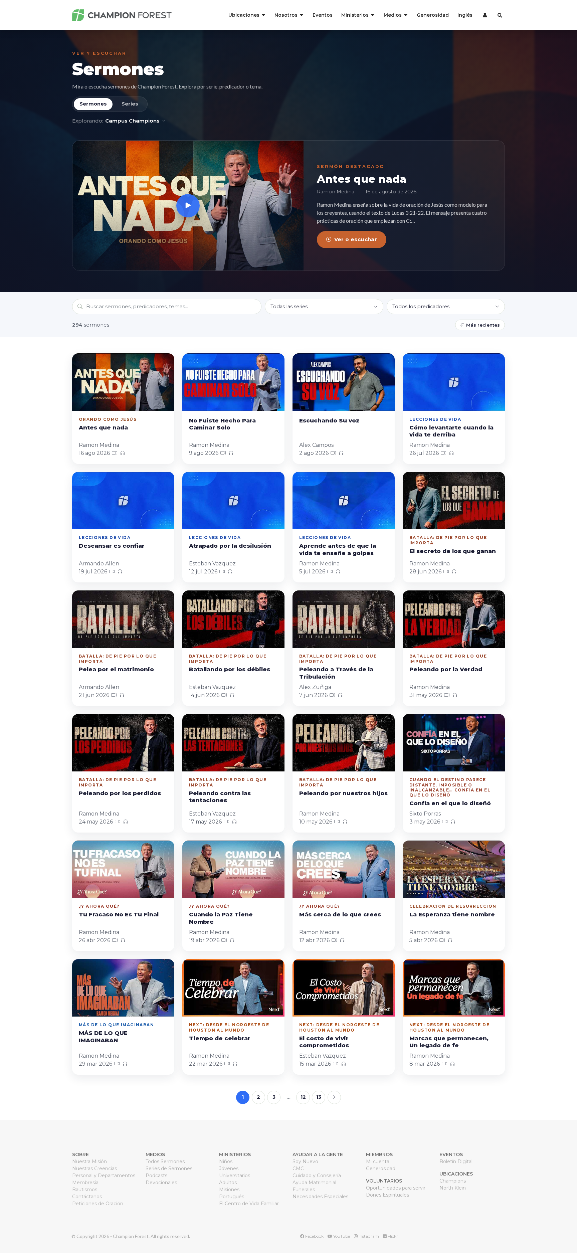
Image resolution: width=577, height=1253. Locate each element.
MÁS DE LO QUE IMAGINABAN (103, 1037)
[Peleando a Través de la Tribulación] (344, 619)
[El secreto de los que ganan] (454, 500)
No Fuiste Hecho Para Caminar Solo (222, 424)
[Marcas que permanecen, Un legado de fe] (454, 988)
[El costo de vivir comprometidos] (344, 988)
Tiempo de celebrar (219, 1038)
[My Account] (484, 15)
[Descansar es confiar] (123, 500)
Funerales (304, 1190)
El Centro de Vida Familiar (249, 1204)
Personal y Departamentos (103, 1176)
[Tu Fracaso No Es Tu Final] (123, 869)
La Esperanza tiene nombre (452, 914)
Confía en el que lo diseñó (450, 803)
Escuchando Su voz (329, 420)
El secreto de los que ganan (452, 551)
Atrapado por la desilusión (230, 545)
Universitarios (234, 1176)
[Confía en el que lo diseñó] (454, 742)
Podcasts (156, 1176)
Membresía (85, 1183)
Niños (225, 1161)
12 (303, 1097)
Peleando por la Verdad (445, 669)
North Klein (452, 1188)
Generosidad (433, 15)
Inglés (464, 15)
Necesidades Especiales (320, 1197)
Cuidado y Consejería (317, 1176)
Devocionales (161, 1183)
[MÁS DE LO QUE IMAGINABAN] (123, 988)
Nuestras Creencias (94, 1169)
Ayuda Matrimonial (314, 1183)
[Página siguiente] (334, 1097)
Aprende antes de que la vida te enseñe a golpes (337, 549)
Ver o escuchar (355, 239)
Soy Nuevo (305, 1161)
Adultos (228, 1183)
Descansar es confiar (112, 545)
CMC (298, 1169)
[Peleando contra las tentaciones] (233, 742)
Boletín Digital (455, 1161)
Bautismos (84, 1190)
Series (130, 104)
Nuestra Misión (89, 1161)
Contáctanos (87, 1197)
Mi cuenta (377, 1161)
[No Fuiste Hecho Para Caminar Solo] (233, 382)
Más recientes (483, 325)
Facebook (314, 1236)
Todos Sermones (165, 1161)
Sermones (118, 68)
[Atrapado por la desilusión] (233, 500)
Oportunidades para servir (395, 1188)
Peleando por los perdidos (120, 793)
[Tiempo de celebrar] (233, 988)
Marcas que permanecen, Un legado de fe (449, 1042)
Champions (452, 1181)
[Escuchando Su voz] (344, 382)
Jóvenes (228, 1169)
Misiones (229, 1190)
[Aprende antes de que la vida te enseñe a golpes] (344, 500)
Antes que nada (361, 179)
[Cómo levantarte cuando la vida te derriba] (454, 382)
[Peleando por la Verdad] (454, 619)
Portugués (231, 1197)
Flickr (392, 1236)
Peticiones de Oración (97, 1204)
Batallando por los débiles (229, 669)
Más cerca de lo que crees (340, 914)
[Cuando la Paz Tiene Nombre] (233, 869)
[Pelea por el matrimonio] (123, 619)
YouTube (341, 1236)
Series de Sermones (169, 1169)
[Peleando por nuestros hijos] (344, 742)
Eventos (323, 15)
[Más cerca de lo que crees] (344, 869)
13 (318, 1097)
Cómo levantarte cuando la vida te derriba (451, 431)
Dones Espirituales (387, 1195)
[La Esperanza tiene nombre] (454, 869)
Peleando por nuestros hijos (343, 793)
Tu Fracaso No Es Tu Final (119, 914)
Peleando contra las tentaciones (220, 797)
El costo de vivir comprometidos (324, 1042)
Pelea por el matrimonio (116, 669)
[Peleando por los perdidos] (123, 742)
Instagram (368, 1236)
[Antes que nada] (188, 206)
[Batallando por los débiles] (233, 619)
